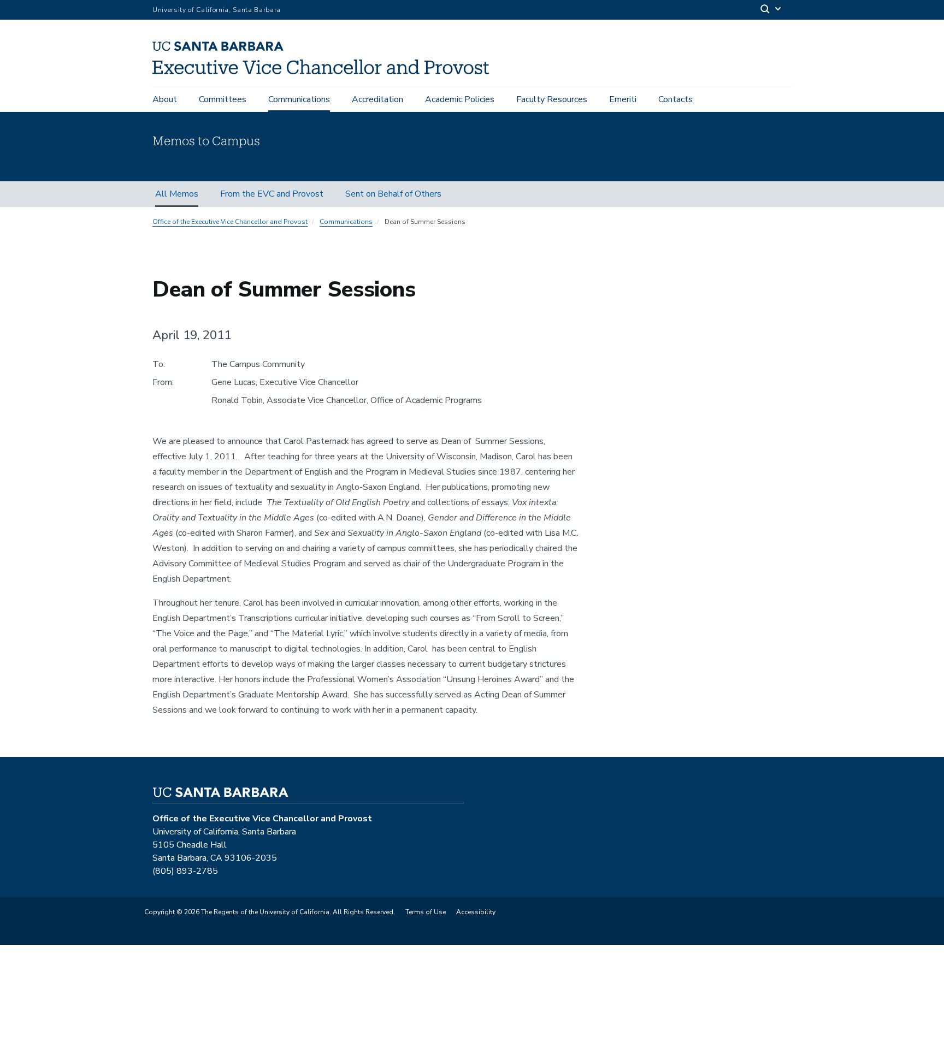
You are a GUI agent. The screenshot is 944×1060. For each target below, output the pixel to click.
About (164, 99)
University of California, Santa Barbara (216, 9)
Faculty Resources (551, 99)
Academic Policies (459, 99)
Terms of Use (425, 912)
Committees (222, 99)
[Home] (324, 72)
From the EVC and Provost (271, 194)
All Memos (176, 194)
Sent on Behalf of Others (393, 194)
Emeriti (622, 99)
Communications (299, 99)
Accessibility (475, 912)
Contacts (675, 99)
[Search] (771, 10)
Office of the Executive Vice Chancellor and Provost (230, 221)
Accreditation (377, 99)
